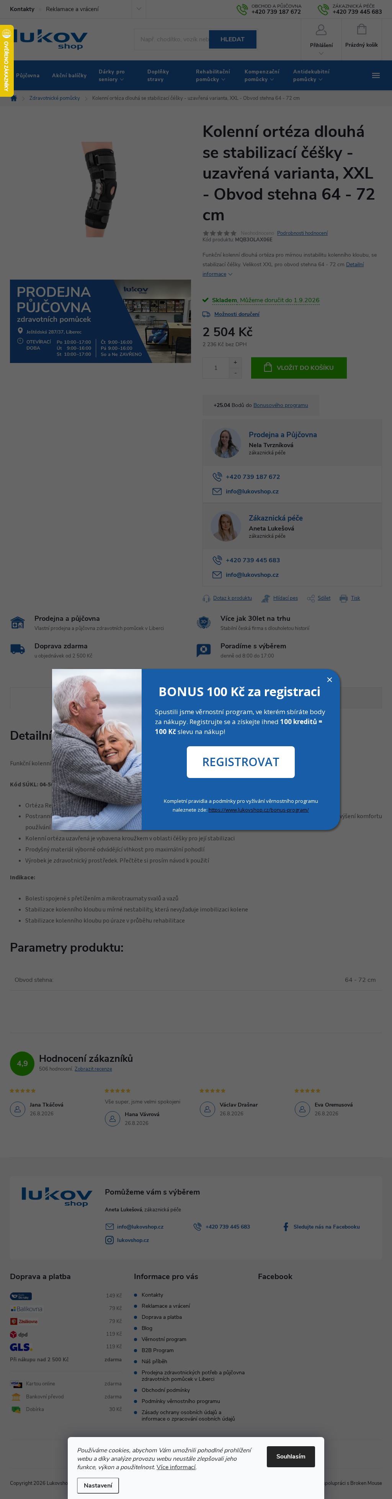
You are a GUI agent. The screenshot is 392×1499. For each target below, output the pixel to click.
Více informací (176, 1467)
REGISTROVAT (240, 762)
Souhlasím (290, 1456)
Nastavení (98, 1485)
